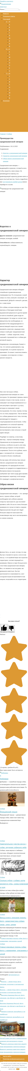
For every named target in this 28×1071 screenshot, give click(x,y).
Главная (2, 134)
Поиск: (2, 9)
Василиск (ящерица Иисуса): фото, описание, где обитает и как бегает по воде (12, 1006)
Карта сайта (7, 1056)
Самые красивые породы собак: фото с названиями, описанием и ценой (13, 950)
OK (18, 1069)
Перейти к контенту (6, 1)
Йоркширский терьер (8, 812)
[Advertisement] (14, 118)
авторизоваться (14, 975)
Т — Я (8, 73)
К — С (8, 49)
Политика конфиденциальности (13, 1059)
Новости (6, 13)
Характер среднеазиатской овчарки (15, 156)
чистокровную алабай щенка (12, 182)
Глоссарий (6, 19)
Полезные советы (9, 16)
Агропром (6, 101)
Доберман (4, 779)
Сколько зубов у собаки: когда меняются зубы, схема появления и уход (14, 883)
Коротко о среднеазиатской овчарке (15, 153)
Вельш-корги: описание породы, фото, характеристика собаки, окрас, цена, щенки (13, 921)
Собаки (9, 134)
